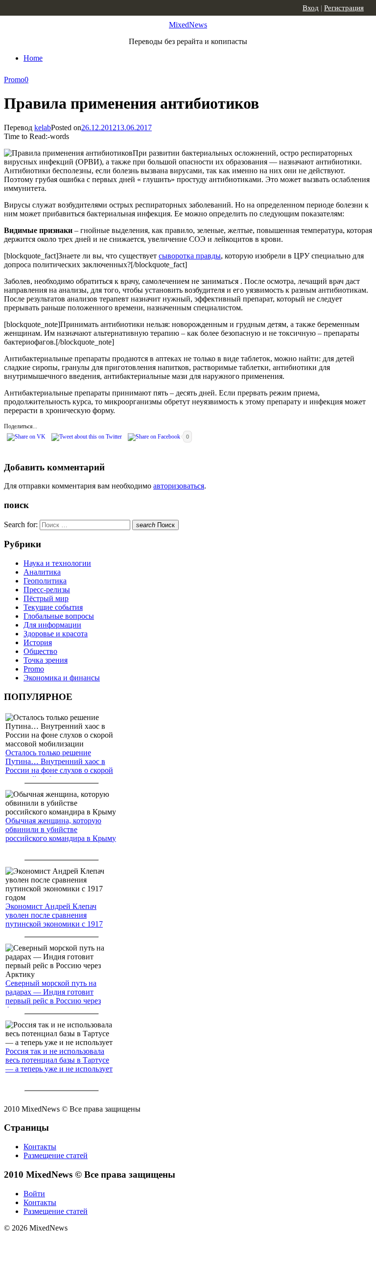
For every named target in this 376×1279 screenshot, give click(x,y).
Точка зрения (46, 660)
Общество (40, 651)
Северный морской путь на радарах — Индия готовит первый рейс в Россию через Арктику (53, 996)
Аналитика (42, 572)
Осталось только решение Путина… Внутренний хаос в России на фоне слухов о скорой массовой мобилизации (59, 765)
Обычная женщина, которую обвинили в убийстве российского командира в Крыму (60, 829)
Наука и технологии (57, 563)
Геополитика (45, 581)
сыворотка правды (190, 256)
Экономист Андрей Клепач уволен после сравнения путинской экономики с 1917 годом (54, 919)
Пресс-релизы (47, 589)
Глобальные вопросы (59, 616)
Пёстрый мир (46, 598)
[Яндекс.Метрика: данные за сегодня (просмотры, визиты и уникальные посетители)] (81, 1245)
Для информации (52, 625)
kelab (42, 127)
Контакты (40, 1146)
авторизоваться (178, 486)
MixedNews (188, 25)
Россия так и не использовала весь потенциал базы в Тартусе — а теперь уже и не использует (59, 1060)
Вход (311, 8)
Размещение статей (56, 1155)
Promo (14, 79)
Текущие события (53, 607)
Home (33, 58)
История (38, 642)
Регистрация (344, 8)
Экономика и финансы (62, 678)
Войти (34, 1193)
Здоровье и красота (56, 633)
